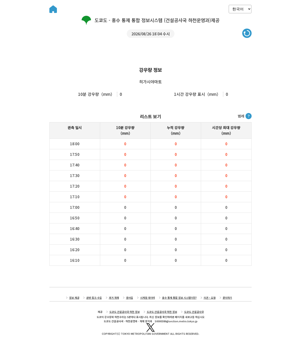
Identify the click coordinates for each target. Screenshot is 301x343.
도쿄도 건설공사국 (194, 312)
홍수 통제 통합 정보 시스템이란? (179, 297)
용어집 (129, 297)
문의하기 (227, 297)
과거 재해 (114, 297)
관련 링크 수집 (94, 297)
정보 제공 (74, 297)
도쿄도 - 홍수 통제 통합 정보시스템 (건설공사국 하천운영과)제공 (157, 20)
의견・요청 (210, 297)
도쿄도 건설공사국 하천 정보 (124, 312)
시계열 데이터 (147, 297)
